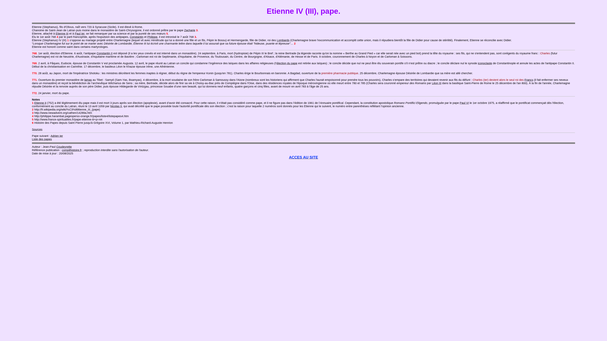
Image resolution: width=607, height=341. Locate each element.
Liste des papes (42, 139)
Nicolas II (116, 106)
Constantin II (105, 53)
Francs (528, 79)
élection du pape (286, 63)
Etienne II (40, 103)
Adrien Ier (57, 136)
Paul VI (464, 103)
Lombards (283, 40)
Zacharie (189, 30)
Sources (37, 129)
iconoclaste (485, 63)
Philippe (152, 37)
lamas (88, 79)
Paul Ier (79, 33)
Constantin (136, 37)
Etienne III (62, 33)
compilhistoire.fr (72, 150)
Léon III (436, 83)
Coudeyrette (64, 146)
